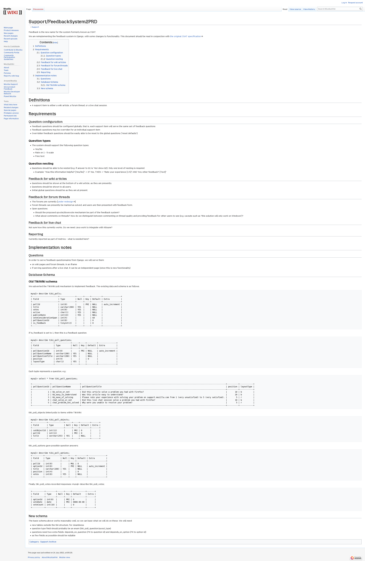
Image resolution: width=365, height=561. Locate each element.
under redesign (65, 201)
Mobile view (64, 557)
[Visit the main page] (12, 11)
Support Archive (48, 541)
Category (34, 541)
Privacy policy (34, 557)
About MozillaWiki (50, 557)
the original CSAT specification (185, 36)
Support (35, 27)
